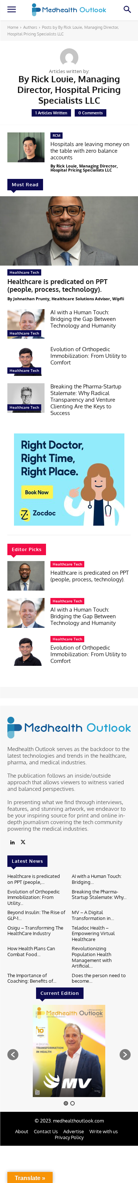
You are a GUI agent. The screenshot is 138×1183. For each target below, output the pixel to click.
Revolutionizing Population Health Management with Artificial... (92, 957)
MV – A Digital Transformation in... (93, 915)
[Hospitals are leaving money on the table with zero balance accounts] (26, 147)
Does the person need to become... (99, 978)
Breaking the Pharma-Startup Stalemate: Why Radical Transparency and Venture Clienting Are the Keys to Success (85, 399)
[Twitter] (23, 842)
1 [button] (66, 1103)
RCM (56, 135)
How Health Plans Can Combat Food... (31, 951)
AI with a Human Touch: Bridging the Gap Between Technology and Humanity (83, 319)
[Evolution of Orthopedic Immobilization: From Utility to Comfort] (26, 361)
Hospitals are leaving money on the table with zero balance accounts (90, 151)
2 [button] (72, 1103)
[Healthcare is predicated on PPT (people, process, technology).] (69, 231)
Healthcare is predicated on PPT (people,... (33, 879)
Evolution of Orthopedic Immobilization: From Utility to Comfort (88, 356)
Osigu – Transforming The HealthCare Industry (35, 931)
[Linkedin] (12, 842)
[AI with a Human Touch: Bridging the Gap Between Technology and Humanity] (26, 324)
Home (12, 27)
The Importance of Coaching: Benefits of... (31, 978)
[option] (69, 1051)
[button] (12, 1054)
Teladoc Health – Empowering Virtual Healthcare (93, 933)
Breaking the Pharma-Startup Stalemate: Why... (99, 894)
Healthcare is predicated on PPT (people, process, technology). (57, 285)
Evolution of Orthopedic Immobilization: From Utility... (33, 897)
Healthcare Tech (24, 272)
